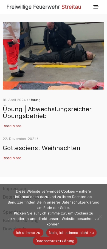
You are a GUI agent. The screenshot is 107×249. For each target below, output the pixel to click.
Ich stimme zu (28, 232)
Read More (12, 126)
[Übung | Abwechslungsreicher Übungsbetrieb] (53, 56)
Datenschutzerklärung (55, 241)
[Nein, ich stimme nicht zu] (100, 216)
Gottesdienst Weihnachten (41, 147)
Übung (35, 100)
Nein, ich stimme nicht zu (71, 232)
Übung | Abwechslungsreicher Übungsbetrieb (47, 112)
